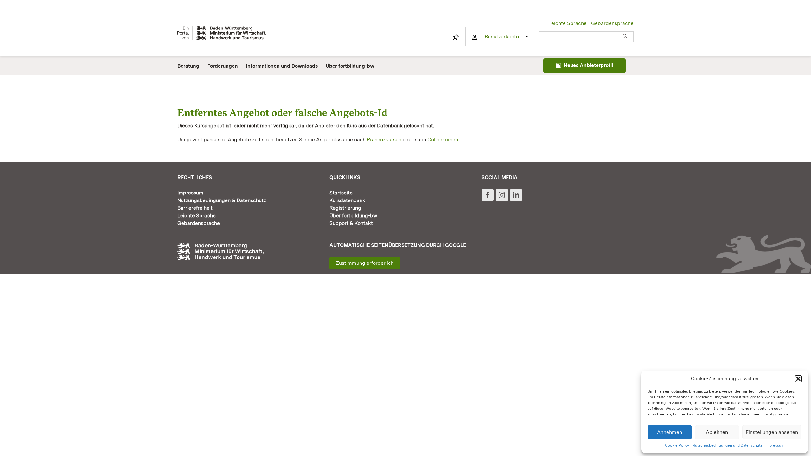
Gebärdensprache (612, 23)
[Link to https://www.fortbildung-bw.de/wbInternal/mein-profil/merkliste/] (456, 37)
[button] (798, 379)
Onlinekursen (442, 139)
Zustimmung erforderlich (365, 263)
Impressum (774, 445)
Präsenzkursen (384, 139)
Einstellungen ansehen (772, 432)
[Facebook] (488, 195)
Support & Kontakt (351, 223)
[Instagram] (502, 195)
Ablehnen (717, 432)
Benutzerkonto (502, 37)
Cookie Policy (677, 445)
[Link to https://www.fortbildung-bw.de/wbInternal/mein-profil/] (474, 37)
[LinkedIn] (516, 195)
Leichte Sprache (567, 23)
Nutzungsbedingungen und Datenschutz (727, 445)
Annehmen (669, 432)
